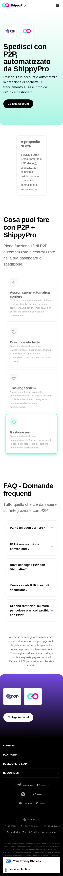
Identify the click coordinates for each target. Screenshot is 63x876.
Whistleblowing (49, 832)
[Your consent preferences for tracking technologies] (6, 870)
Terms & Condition (31, 832)
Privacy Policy (13, 832)
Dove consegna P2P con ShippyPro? (31, 567)
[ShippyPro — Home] (14, 5)
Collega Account (18, 103)
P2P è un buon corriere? (31, 527)
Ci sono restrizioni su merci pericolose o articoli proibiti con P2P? (31, 610)
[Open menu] (57, 5)
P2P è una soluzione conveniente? (31, 547)
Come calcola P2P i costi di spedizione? (31, 588)
